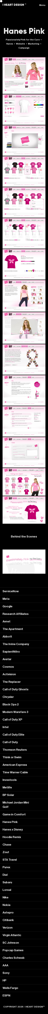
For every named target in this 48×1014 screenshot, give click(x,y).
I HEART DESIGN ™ (14, 4)
